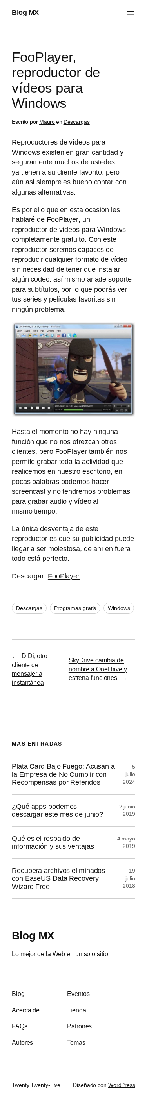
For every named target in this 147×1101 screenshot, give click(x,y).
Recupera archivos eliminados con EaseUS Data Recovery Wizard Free (58, 878)
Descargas (77, 122)
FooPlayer (64, 576)
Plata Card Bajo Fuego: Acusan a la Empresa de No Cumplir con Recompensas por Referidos (63, 774)
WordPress (121, 1085)
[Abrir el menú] (130, 13)
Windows (119, 608)
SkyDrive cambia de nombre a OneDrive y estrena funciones (98, 669)
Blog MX (25, 12)
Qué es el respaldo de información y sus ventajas (53, 842)
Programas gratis (75, 608)
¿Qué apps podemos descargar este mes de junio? (57, 810)
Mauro (47, 122)
